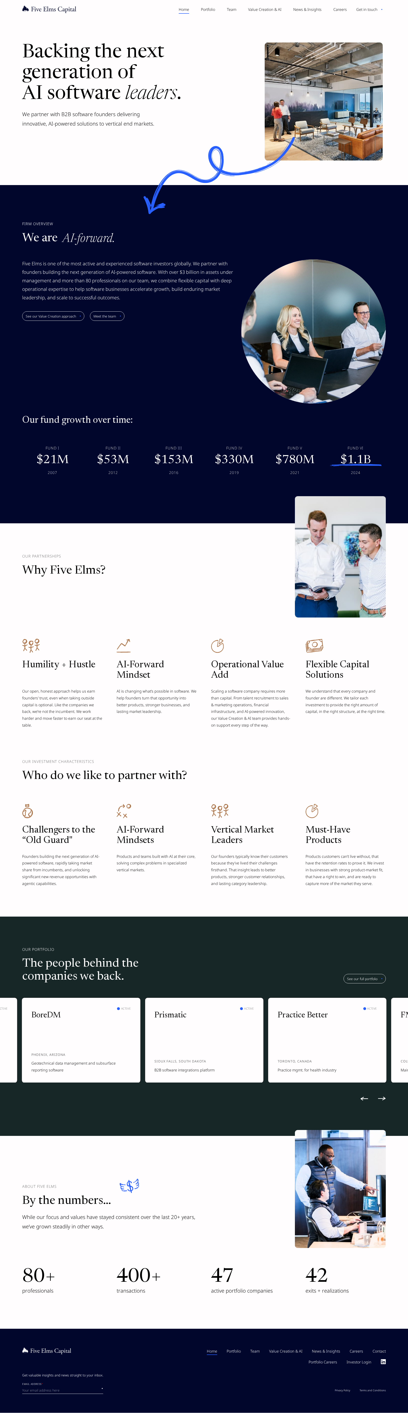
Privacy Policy (342, 1390)
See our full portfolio (362, 979)
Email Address (32, 1384)
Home (184, 9)
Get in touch (367, 9)
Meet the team (105, 316)
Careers (340, 9)
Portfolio (208, 9)
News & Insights (307, 9)
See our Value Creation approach (51, 316)
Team (231, 9)
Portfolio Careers (323, 1362)
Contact (379, 1351)
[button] (366, 1098)
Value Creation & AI (264, 9)
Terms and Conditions (373, 1390)
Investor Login (359, 1362)
